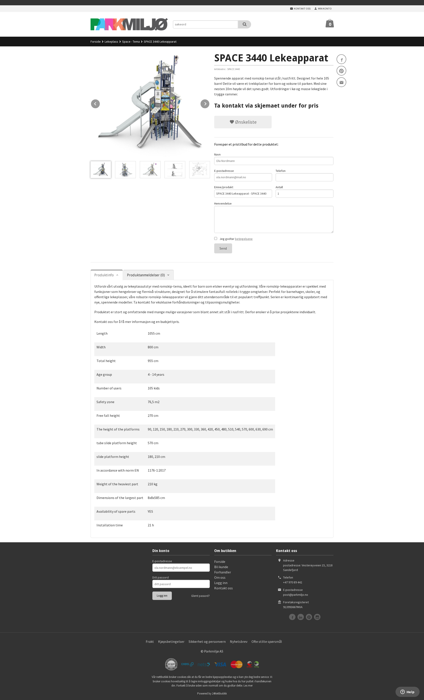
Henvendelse (223, 203)
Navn (217, 154)
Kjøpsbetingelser (171, 641)
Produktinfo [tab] (104, 275)
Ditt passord (160, 577)
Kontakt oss (223, 588)
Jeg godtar (236, 239)
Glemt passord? (200, 596)
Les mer (248, 685)
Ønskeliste (245, 122)
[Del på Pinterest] (341, 71)
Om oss (219, 577)
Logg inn (220, 582)
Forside (96, 42)
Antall (279, 187)
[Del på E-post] (341, 82)
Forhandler (222, 572)
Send (223, 248)
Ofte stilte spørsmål (267, 641)
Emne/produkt (223, 187)
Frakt (150, 641)
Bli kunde (221, 567)
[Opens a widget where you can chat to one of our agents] (407, 692)
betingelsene (244, 239)
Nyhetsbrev (238, 641)
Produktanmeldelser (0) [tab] (146, 275)
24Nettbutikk (219, 693)
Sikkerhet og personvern (207, 641)
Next (209, 103)
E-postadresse (224, 171)
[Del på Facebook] (341, 59)
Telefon (281, 171)
